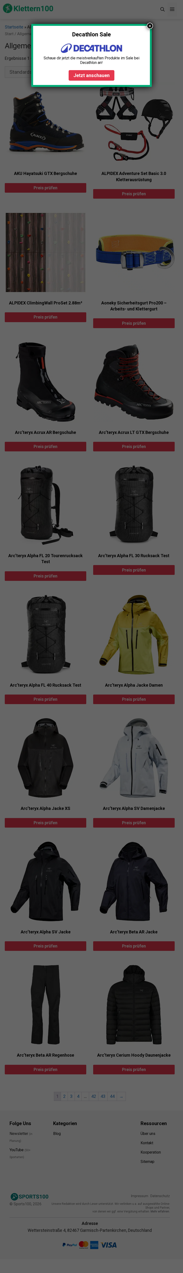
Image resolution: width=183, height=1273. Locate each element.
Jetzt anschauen (91, 75)
